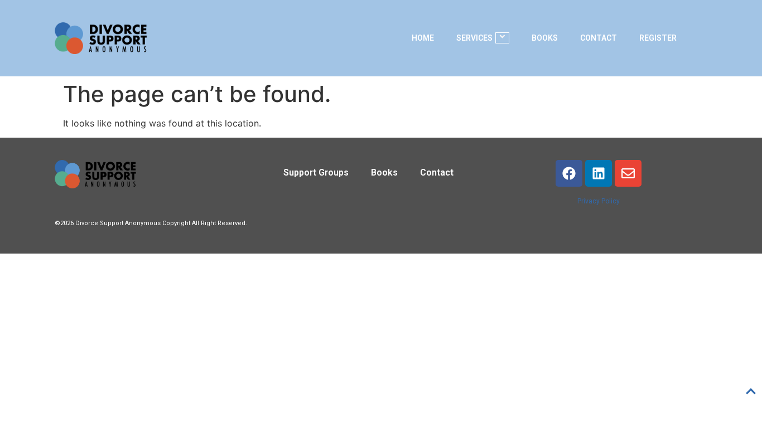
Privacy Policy (598, 201)
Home (423, 37)
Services (474, 37)
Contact (598, 37)
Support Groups (316, 172)
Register (658, 37)
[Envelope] (628, 173)
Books (545, 37)
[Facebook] (569, 173)
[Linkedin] (598, 173)
